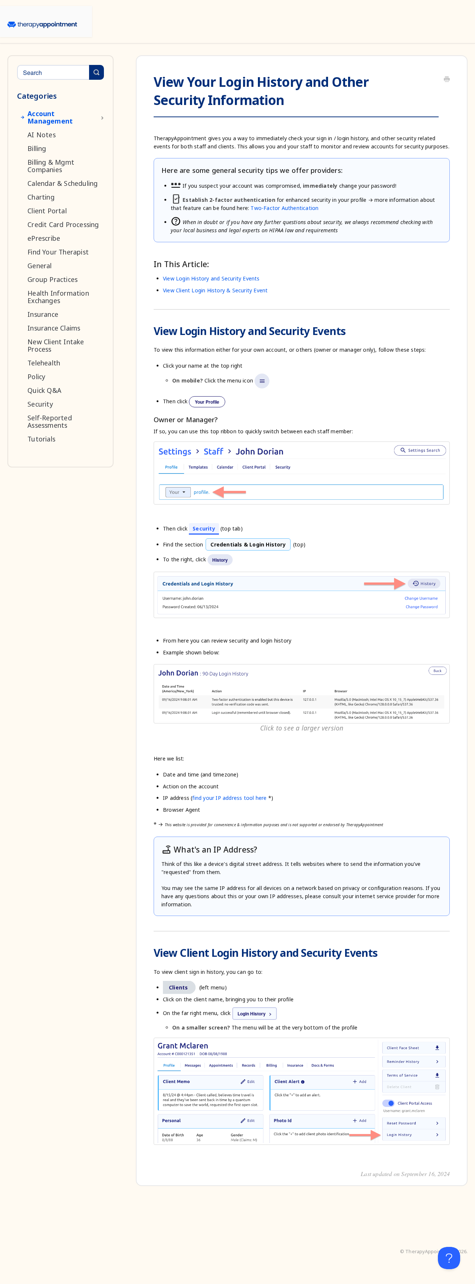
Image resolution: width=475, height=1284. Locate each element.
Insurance (42, 314)
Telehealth (43, 362)
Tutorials (41, 438)
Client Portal (47, 210)
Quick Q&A (44, 390)
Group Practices (52, 279)
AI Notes (41, 134)
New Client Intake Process (55, 345)
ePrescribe (43, 238)
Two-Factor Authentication (284, 207)
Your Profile (207, 401)
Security (40, 404)
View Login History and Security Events (211, 278)
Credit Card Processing (63, 224)
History (220, 559)
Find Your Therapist (58, 251)
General (39, 265)
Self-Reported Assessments (49, 421)
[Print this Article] (447, 80)
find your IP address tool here (229, 797)
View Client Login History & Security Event (215, 290)
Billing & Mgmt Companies (50, 166)
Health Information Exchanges (58, 297)
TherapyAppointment (430, 1251)
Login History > (255, 1013)
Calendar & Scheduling (62, 183)
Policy (36, 376)
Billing (36, 148)
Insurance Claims (53, 328)
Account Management (50, 117)
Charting (41, 197)
